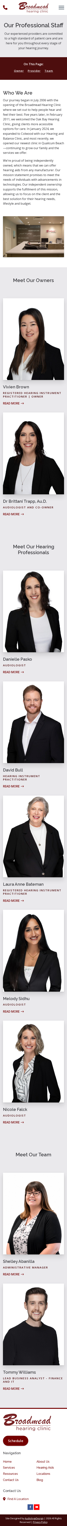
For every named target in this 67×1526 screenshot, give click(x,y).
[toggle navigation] (61, 7)
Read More (11, 403)
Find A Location (18, 1499)
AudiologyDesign (34, 1518)
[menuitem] (17, 1461)
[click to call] (5, 7)
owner (19, 71)
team (48, 71)
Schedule (15, 1441)
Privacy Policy (40, 1522)
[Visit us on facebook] (30, 1507)
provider (34, 71)
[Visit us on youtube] (36, 1507)
